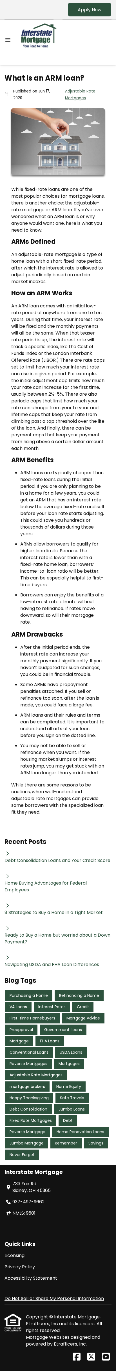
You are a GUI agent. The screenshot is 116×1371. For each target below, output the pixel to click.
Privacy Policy (20, 1267)
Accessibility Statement (31, 1278)
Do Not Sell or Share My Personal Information (54, 1298)
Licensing (14, 1255)
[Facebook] (76, 1357)
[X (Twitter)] (91, 1357)
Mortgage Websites (48, 1337)
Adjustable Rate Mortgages (80, 95)
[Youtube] (105, 1357)
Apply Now (89, 10)
